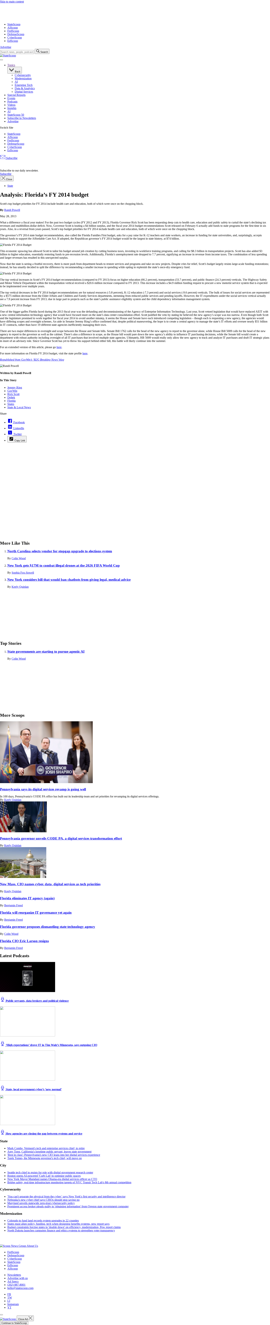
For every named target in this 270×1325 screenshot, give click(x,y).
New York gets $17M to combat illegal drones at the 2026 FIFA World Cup (63, 565)
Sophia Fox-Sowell (23, 572)
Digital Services (24, 91)
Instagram (13, 1304)
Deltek (11, 397)
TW (9, 1297)
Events (11, 98)
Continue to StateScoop (14, 1323)
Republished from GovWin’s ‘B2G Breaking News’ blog (32, 359)
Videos (11, 104)
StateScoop (13, 24)
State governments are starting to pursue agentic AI (45, 651)
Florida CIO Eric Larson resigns (24, 941)
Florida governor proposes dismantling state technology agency (47, 927)
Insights (11, 108)
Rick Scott (13, 394)
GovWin (12, 390)
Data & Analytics (25, 88)
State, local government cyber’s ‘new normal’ (33, 1089)
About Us (32, 1245)
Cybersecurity (23, 75)
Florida (11, 400)
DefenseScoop (15, 34)
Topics (11, 65)
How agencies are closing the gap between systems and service (43, 1133)
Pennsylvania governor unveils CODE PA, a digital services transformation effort (61, 838)
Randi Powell (12, 210)
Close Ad (23, 1319)
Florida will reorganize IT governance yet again (36, 912)
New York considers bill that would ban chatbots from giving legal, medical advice (69, 580)
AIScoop (12, 27)
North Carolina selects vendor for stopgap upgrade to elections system (59, 551)
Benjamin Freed (13, 905)
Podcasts (12, 101)
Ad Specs (13, 1281)
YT (9, 1307)
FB (9, 1294)
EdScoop (12, 40)
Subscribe (11, 158)
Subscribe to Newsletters (21, 118)
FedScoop (13, 30)
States (10, 404)
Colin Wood (19, 558)
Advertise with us (17, 1278)
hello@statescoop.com (20, 1288)
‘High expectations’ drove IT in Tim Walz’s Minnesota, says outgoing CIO (51, 1045)
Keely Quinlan (20, 586)
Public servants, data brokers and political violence (37, 1000)
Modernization (23, 78)
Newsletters (14, 1274)
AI (16, 81)
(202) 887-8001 (16, 1284)
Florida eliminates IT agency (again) (27, 898)
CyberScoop (14, 37)
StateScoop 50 (15, 114)
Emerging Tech (24, 85)
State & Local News (19, 407)
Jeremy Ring (14, 387)
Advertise (5, 47)
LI (8, 1300)
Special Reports (16, 94)
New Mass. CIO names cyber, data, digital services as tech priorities (50, 884)
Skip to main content (12, 1)
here (59, 347)
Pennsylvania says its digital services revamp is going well (43, 789)
